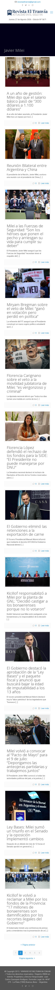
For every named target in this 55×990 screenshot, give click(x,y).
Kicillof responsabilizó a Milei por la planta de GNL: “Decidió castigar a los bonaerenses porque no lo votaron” (27, 601)
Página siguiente (26, 958)
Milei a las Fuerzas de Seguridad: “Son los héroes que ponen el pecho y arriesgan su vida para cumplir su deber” (25, 235)
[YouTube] (29, 5)
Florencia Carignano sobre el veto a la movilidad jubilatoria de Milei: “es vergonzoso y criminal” (27, 383)
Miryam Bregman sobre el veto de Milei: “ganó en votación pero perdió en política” (27, 310)
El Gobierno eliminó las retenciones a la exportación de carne (27, 530)
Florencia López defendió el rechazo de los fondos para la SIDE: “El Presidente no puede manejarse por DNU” (27, 457)
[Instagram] (32, 5)
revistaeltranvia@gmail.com (29, 2)
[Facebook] (22, 5)
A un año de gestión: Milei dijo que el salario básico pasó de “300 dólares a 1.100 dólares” (26, 101)
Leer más (45, 123)
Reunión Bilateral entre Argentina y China (27, 167)
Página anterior (29, 945)
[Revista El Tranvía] (27, 13)
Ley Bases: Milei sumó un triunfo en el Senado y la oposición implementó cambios (27, 832)
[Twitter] (26, 5)
